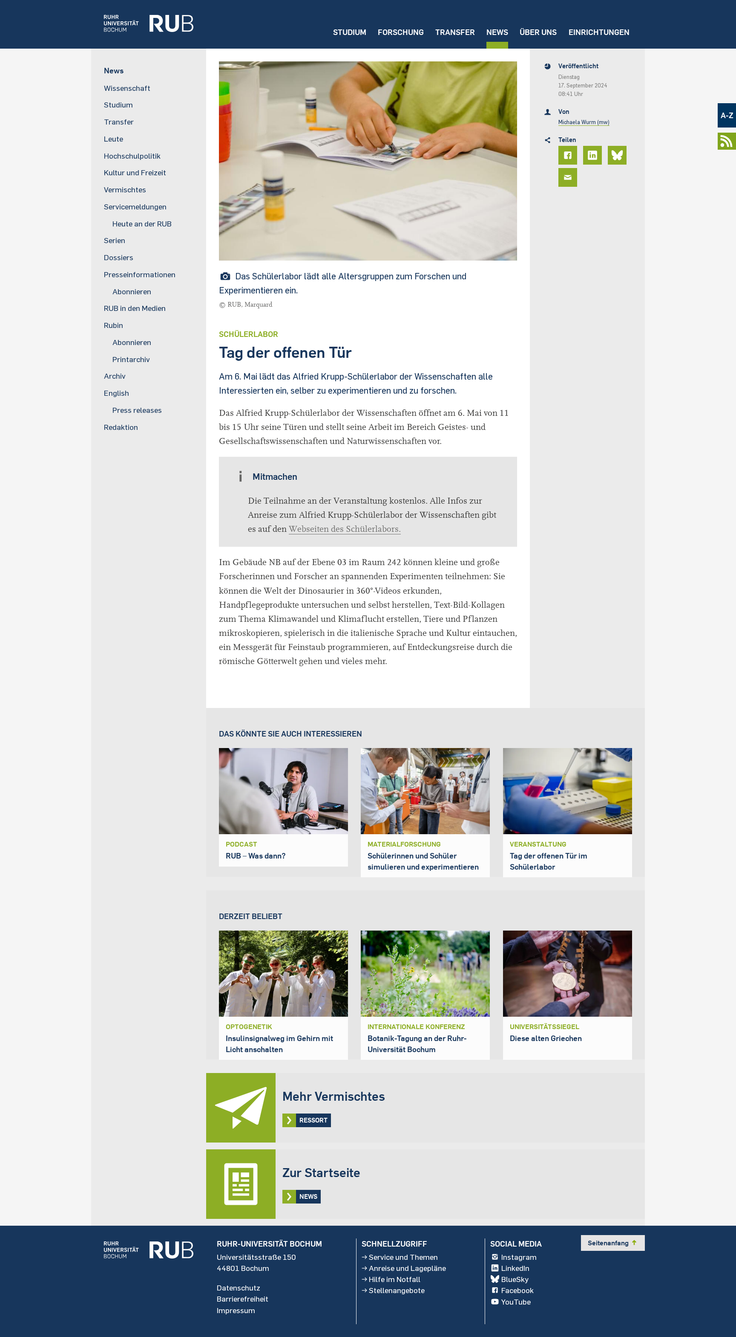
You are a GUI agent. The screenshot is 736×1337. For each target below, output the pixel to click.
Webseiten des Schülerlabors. (345, 529)
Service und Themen (403, 1257)
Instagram (519, 1257)
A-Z (727, 115)
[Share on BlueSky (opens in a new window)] (618, 155)
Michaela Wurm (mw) (584, 122)
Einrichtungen (599, 32)
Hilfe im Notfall (394, 1279)
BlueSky (515, 1279)
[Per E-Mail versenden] (569, 177)
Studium (349, 32)
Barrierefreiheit (242, 1298)
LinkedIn (515, 1268)
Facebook (517, 1290)
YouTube (516, 1301)
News (497, 32)
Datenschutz (238, 1287)
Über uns (538, 32)
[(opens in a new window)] (142, 24)
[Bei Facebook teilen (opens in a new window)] (569, 155)
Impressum (236, 1310)
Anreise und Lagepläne (407, 1268)
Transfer (455, 32)
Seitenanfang (613, 1242)
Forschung (401, 32)
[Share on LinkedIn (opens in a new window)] (593, 155)
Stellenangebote (397, 1290)
